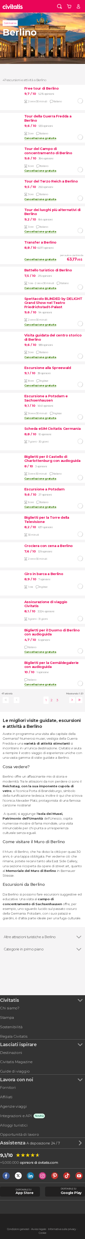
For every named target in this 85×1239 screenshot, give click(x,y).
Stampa (7, 1017)
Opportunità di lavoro (19, 1134)
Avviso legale (38, 1229)
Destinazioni (11, 1052)
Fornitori (8, 1087)
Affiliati (6, 1097)
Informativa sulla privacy (62, 1229)
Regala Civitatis (13, 1036)
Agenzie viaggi (13, 1106)
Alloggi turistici (14, 1125)
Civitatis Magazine (16, 1062)
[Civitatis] (13, 6)
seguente (71, 700)
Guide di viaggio (15, 1071)
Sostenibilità (11, 1027)
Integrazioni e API (16, 1116)
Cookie (42, 1233)
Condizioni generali (18, 1229)
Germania (10, 23)
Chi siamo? (9, 1008)
